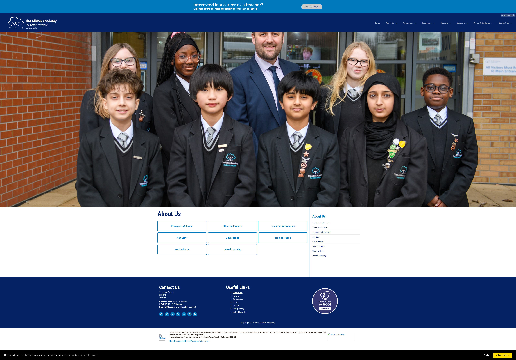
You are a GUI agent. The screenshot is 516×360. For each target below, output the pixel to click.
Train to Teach (283, 224)
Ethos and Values (232, 212)
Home (377, 9)
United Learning (232, 236)
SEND (235, 288)
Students (461, 9)
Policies (236, 282)
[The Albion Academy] (32, 9)
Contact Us (504, 9)
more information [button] (89, 355)
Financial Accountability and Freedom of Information (189, 327)
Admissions (408, 9)
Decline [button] (487, 355)
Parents (444, 9)
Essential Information (283, 212)
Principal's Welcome (182, 212)
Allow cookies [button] (502, 355)
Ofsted (236, 292)
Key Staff (182, 224)
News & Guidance (482, 9)
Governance (232, 224)
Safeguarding (238, 295)
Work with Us (182, 236)
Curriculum (427, 9)
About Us (390, 9)
